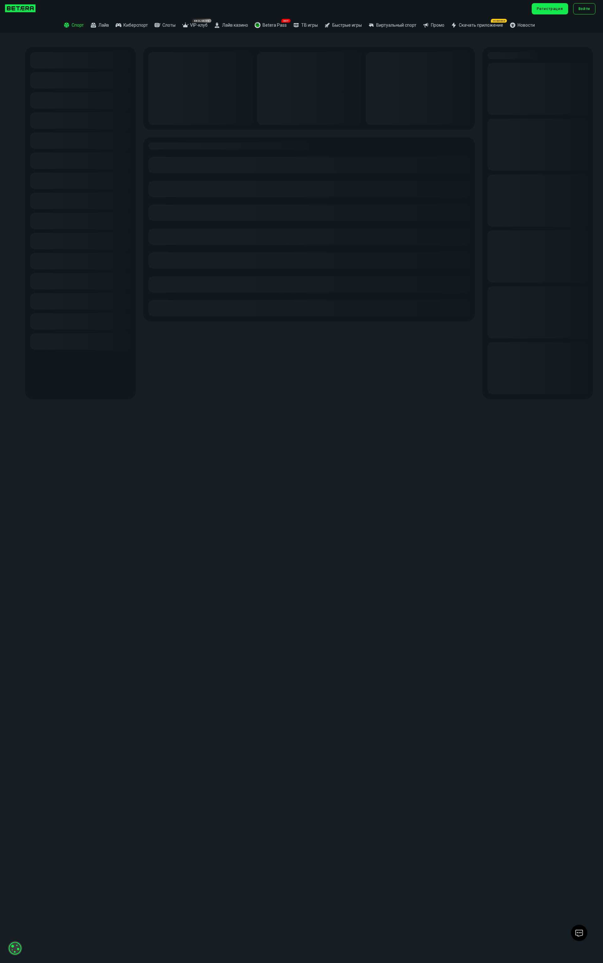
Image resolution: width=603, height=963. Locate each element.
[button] (270, 25)
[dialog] (15, 948)
